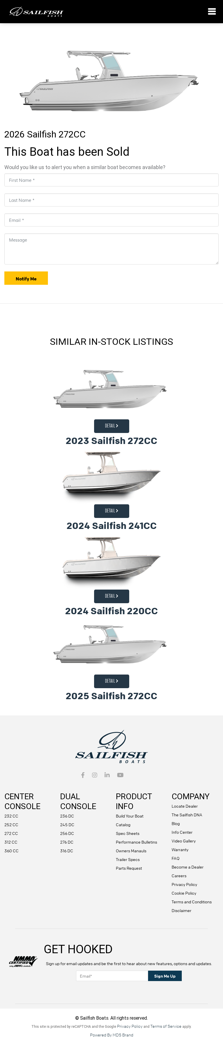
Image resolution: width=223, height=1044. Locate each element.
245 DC (67, 824)
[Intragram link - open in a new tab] (94, 775)
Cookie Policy (184, 893)
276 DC (66, 841)
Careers (179, 875)
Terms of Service (165, 1026)
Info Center (182, 832)
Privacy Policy (184, 884)
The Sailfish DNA (187, 814)
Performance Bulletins (136, 841)
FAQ (175, 858)
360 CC (11, 850)
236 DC (67, 815)
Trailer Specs (128, 859)
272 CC (11, 833)
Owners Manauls (131, 850)
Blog (176, 823)
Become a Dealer (188, 866)
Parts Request (129, 868)
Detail (110, 426)
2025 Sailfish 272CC (111, 696)
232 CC (11, 815)
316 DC (66, 850)
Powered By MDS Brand (111, 1034)
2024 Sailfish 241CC (111, 525)
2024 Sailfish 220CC (111, 611)
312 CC (10, 841)
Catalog (123, 824)
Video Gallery (184, 840)
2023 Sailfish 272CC (111, 440)
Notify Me (26, 279)
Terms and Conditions (192, 901)
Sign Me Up (165, 975)
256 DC (67, 833)
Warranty (180, 849)
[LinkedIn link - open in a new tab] (107, 775)
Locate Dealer (185, 806)
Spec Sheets (127, 833)
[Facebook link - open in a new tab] (83, 775)
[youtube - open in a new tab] (120, 775)
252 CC (11, 824)
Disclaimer (181, 910)
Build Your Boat (129, 815)
